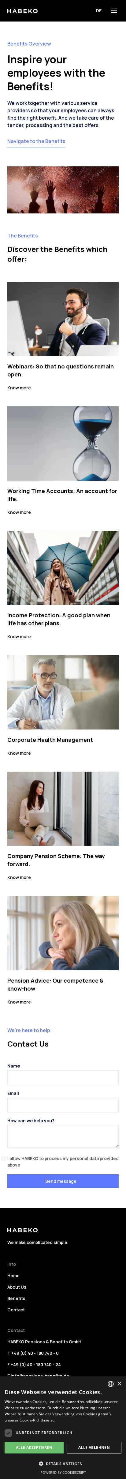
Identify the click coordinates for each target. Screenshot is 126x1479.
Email (13, 1093)
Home (13, 1275)
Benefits (16, 1298)
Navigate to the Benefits (36, 141)
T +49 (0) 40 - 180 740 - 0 (33, 1353)
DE (99, 11)
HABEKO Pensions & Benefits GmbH (44, 1342)
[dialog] (63, 1427)
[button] (113, 10)
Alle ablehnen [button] (94, 1447)
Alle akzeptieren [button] (34, 1447)
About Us (16, 1287)
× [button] (119, 1384)
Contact (16, 1310)
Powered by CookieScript (63, 1472)
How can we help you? (30, 1120)
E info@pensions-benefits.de (38, 1376)
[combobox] (111, 1384)
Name (13, 1066)
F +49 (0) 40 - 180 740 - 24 (34, 1364)
